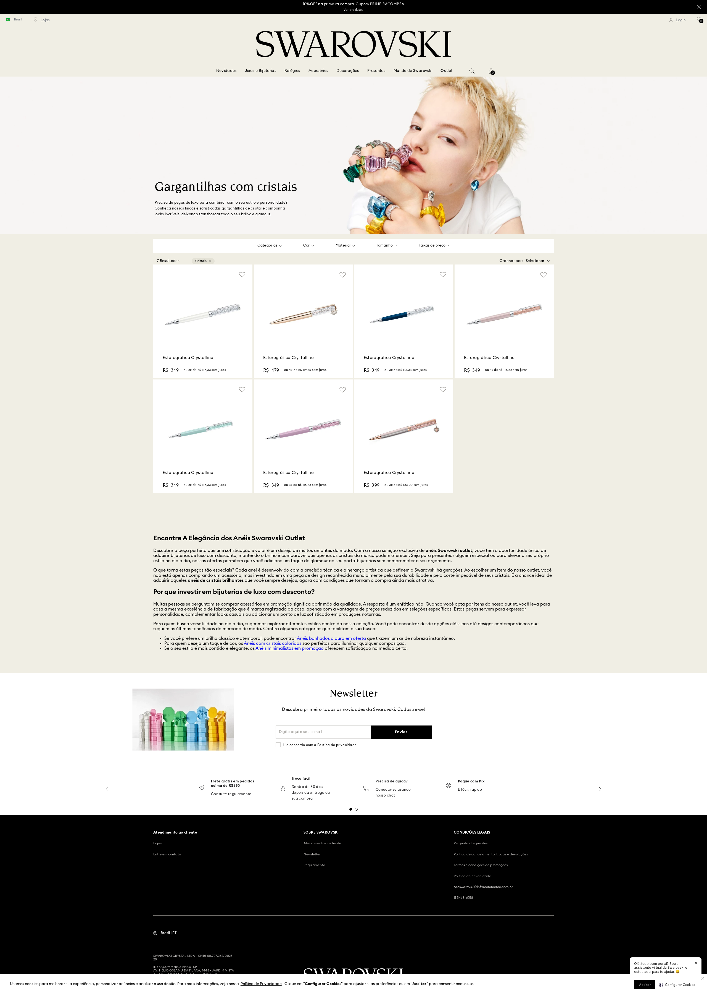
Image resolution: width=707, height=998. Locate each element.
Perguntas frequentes (470, 843)
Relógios (292, 71)
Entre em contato (167, 854)
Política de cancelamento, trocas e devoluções (491, 854)
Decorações (347, 71)
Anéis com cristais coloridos (272, 643)
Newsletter (312, 854)
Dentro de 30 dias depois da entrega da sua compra (311, 792)
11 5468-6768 (463, 897)
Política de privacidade (472, 876)
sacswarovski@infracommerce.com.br (483, 887)
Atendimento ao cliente (322, 843)
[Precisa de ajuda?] (366, 788)
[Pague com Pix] (448, 786)
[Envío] (201, 788)
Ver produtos (353, 9)
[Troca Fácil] (283, 789)
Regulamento (314, 865)
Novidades (226, 71)
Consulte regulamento (231, 794)
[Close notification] (696, 962)
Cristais (201, 261)
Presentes (376, 71)
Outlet (446, 71)
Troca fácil (301, 778)
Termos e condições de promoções (481, 865)
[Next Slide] (600, 789)
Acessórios (318, 71)
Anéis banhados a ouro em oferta (331, 638)
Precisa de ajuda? (392, 781)
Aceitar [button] (645, 984)
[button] (677, 984)
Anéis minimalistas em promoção (289, 648)
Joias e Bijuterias (260, 71)
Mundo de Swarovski (413, 71)
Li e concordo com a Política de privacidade (320, 744)
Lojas (157, 843)
